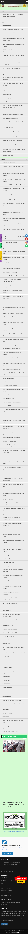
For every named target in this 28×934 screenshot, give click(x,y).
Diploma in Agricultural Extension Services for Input (13, 727)
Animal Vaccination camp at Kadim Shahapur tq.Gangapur (13, 84)
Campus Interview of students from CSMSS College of (12, 621)
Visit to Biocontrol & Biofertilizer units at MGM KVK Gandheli (13, 416)
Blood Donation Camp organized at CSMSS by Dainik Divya (13, 570)
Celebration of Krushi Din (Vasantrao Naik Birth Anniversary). (13, 373)
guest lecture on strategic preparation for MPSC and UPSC (14, 237)
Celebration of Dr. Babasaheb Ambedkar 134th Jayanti (13, 21)
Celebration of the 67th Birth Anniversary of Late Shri (14, 204)
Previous (23, 739)
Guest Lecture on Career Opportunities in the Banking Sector (13, 225)
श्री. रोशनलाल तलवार (6, 643)
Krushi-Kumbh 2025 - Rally (8, 398)
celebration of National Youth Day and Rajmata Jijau (13, 648)
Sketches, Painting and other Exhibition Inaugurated (12, 593)
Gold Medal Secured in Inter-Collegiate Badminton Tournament (12, 359)
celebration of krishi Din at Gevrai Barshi (12, 68)
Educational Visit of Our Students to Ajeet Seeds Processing (13, 258)
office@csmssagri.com (8, 871)
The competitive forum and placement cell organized (12, 587)
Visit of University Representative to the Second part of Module (13, 692)
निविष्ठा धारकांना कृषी (6, 676)
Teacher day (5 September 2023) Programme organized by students (13, 598)
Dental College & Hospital (6, 890)
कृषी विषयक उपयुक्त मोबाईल (7, 98)
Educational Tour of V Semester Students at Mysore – (12, 213)
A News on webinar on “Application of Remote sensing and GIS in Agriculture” (13, 106)
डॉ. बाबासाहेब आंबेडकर (6, 683)
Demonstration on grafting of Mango (11, 136)
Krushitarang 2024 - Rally (8, 562)
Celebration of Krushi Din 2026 (9, 209)
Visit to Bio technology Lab (9, 663)
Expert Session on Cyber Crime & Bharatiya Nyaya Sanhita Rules (14, 427)
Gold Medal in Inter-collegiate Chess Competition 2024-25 (14, 462)
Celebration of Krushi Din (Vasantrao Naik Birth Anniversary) (13, 45)
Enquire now (7, 853)
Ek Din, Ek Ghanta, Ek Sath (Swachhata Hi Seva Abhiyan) (13, 286)
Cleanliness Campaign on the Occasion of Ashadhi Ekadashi (14, 195)
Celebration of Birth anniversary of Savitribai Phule (13, 721)
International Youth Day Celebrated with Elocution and (12, 264)
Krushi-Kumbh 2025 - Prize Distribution (11, 395)
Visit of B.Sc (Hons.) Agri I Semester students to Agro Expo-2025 (13, 433)
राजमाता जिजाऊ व (6, 716)
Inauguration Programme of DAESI (10, 731)
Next (25, 739)
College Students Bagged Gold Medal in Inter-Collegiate (13, 503)
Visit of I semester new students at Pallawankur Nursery (13, 494)
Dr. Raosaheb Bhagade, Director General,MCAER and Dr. (14, 509)
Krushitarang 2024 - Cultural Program (11, 558)
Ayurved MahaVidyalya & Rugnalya (8, 893)
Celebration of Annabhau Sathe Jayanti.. (12, 369)
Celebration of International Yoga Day (11, 545)
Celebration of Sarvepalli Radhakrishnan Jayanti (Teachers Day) (13, 334)
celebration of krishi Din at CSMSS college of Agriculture (13, 73)
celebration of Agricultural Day (10, 603)
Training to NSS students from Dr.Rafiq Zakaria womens (13, 705)
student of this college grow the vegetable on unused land (13, 132)
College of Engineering (6, 888)
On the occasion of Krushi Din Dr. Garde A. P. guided (13, 535)
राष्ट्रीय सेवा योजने (6, 640)
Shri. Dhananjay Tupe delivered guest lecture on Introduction (14, 582)
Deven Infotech (19, 932)
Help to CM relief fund (8, 155)
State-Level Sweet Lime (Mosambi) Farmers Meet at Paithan (14, 180)
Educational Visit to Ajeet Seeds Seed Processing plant (14, 421)
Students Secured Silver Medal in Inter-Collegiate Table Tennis (12, 280)
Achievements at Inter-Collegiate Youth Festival (13, 345)
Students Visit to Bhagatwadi (9, 162)
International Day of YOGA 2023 (10, 607)
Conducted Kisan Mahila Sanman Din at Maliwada (11, 530)
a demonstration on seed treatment (11, 118)
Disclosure (1, 238)
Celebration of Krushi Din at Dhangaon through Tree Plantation (13, 39)
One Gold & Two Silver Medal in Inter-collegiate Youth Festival (14, 451)
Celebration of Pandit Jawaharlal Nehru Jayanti (13, 275)
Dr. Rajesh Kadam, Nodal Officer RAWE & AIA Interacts (13, 353)
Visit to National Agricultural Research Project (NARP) (13, 340)
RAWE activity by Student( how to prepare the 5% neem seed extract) (14, 150)
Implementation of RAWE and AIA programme (13, 114)
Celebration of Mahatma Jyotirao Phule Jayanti (13, 229)
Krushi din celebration (8, 127)
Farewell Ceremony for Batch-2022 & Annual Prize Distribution (14, 219)
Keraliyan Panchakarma (6, 895)
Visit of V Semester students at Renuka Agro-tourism (13, 468)
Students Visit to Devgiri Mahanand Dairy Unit (13, 166)
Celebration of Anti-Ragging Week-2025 (12, 348)
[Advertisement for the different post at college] (14, 820)
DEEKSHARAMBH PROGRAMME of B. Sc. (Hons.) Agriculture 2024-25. (13, 479)
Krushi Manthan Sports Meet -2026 (10, 233)
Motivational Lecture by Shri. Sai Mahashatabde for (13, 317)
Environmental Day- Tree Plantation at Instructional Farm (11, 615)
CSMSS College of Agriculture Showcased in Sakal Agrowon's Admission (13, 15)
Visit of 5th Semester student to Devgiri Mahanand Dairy (11, 518)
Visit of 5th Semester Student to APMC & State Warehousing (13, 524)
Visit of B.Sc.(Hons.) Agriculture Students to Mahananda (12, 329)
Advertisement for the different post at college (13, 55)
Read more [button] (4, 924)
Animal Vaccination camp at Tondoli (11, 101)
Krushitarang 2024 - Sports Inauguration (12, 566)
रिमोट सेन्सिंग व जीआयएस (7, 696)
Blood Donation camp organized (10, 385)
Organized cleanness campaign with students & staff (13, 485)
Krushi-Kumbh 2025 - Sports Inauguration (12, 402)
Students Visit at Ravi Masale (9, 660)
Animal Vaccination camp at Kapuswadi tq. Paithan (12, 90)
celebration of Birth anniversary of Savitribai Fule (14, 652)
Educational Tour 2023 (8, 625)
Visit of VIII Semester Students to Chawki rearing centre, (14, 252)
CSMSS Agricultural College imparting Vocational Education (14, 50)
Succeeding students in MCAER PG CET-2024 (12, 29)
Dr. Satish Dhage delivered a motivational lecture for (14, 303)
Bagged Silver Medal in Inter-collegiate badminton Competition (12, 445)
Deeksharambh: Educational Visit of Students (13, 313)
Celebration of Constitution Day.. (10, 272)
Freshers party (6, 656)
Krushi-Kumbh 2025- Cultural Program (11, 405)
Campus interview (7, 610)
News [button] (2, 11)
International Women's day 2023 (10, 629)
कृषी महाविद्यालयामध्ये (6, 680)
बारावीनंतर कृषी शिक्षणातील (7, 25)
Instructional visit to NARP (8, 499)
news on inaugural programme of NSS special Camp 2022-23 (13, 63)
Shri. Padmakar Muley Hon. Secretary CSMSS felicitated (13, 576)
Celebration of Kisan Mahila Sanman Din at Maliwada (12, 34)
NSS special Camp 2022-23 (8, 636)
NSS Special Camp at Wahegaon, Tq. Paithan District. (13, 410)
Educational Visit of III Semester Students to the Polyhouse (13, 189)
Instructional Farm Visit (8, 713)
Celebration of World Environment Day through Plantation (13, 550)
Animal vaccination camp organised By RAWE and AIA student (14, 145)
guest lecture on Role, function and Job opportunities (11, 474)
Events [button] (3, 159)
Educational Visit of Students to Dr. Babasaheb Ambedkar (13, 291)
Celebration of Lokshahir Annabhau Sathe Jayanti (14, 184)
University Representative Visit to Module (12, 700)
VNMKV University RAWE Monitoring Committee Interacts (13, 174)
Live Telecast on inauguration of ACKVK (12, 490)
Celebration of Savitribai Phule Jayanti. (11, 268)
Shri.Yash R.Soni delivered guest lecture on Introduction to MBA (12, 457)
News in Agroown (7, 94)
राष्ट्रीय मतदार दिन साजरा (7, 111)
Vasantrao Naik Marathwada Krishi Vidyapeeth (10, 902)
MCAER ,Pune (4, 904)
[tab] (14, 11)
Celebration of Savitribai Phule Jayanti (11, 437)
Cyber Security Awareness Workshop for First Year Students (13, 297)
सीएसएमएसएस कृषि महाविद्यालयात (8, 378)
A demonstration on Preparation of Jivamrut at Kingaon (13, 672)
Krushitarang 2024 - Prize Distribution (11, 555)
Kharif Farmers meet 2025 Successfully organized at (14, 364)
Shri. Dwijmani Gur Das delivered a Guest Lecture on (14, 308)
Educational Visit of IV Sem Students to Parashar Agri (13, 247)
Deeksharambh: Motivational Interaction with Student (13, 323)
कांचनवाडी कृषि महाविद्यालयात (7, 687)
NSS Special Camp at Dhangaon (10, 242)
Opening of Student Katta (8, 514)
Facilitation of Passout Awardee (10, 441)
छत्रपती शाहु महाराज (6, 709)
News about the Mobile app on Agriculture (12, 140)
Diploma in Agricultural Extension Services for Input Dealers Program (13, 122)
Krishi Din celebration (7, 667)
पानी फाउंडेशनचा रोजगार (7, 382)
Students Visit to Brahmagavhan (10, 170)
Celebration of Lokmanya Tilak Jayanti (11, 199)
